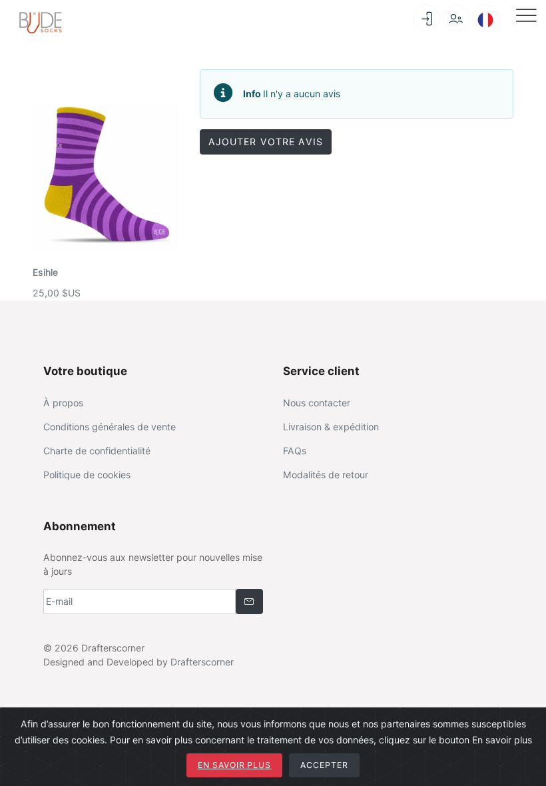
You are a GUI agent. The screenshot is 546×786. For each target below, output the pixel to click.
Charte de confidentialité (96, 450)
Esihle (45, 272)
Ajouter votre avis (265, 141)
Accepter (324, 765)
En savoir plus (235, 765)
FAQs (294, 450)
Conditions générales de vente (109, 426)
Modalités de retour (325, 474)
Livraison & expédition (331, 426)
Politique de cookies (87, 474)
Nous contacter (316, 402)
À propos (63, 402)
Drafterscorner (202, 661)
